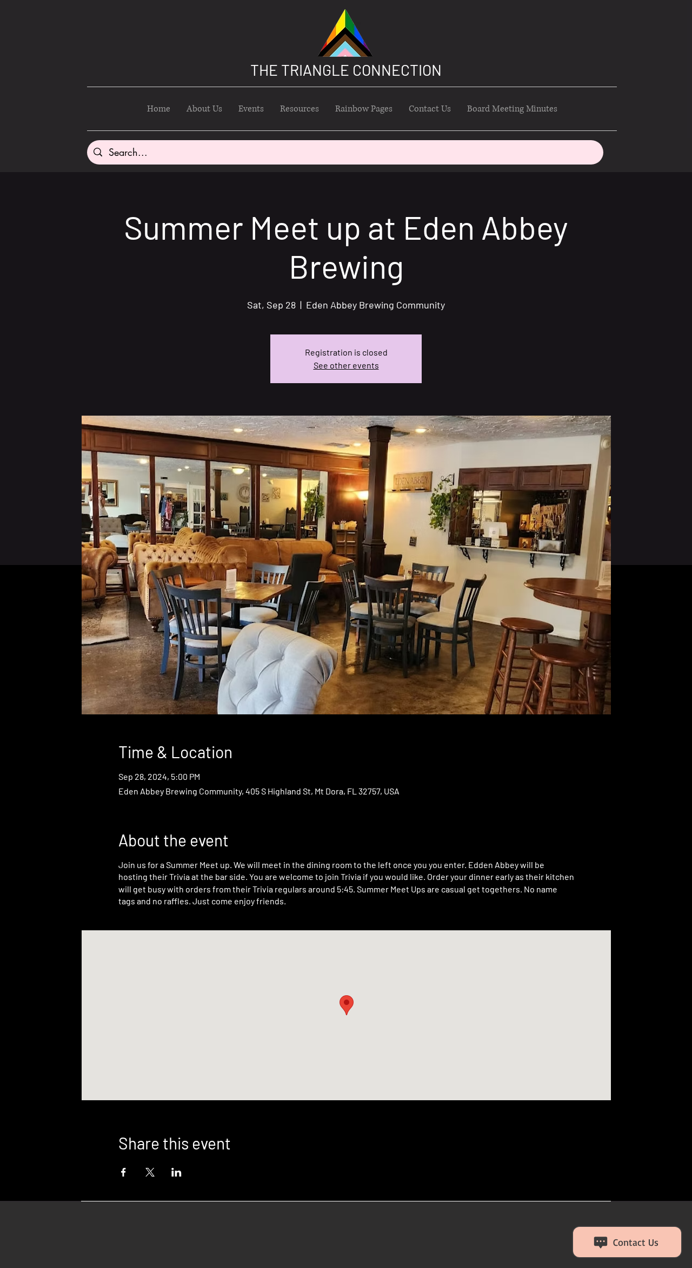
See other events (346, 365)
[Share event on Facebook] (123, 1172)
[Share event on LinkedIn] (176, 1172)
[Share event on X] (150, 1172)
